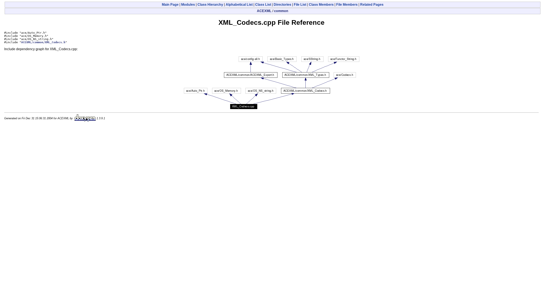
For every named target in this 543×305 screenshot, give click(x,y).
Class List (263, 4)
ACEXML (264, 11)
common (281, 11)
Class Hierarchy (210, 4)
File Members (347, 4)
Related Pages (371, 4)
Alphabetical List (239, 4)
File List (300, 4)
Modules (188, 4)
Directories (282, 4)
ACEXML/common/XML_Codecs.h (43, 42)
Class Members (321, 4)
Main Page (170, 4)
